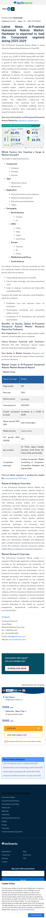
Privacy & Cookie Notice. (27, 910)
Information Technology (10, 804)
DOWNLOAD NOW (17, 668)
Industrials (5, 814)
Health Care (6, 808)
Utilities (4, 821)
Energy (4, 825)
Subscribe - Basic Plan (15, 711)
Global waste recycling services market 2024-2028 (21, 772)
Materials (5, 811)
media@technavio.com (16, 636)
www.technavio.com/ (17, 639)
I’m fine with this (36, 915)
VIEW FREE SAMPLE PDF (17, 735)
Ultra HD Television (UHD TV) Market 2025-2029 (20, 763)
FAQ (25, 858)
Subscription (6, 851)
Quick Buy (11, 728)
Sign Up (23, 880)
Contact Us (6, 855)
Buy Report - (13, 698)
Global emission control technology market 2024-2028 (23, 768)
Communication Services (11, 818)
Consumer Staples (8, 797)
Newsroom (27, 855)
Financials (5, 828)
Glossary (5, 858)
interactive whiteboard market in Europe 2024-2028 (22, 776)
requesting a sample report (28, 120)
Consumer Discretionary (10, 801)
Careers (4, 862)
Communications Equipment (12, 832)
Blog (25, 851)
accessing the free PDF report (15, 478)
